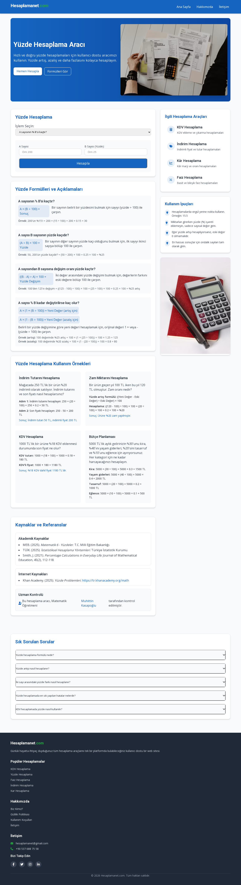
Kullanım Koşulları (21, 820)
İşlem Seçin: (24, 126)
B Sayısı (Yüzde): (94, 146)
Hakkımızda (205, 7)
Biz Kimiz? (17, 809)
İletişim (224, 7)
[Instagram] (30, 864)
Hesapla (83, 163)
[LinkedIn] (38, 864)
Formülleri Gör (57, 71)
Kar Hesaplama (20, 791)
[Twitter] (22, 864)
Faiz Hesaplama (20, 780)
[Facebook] (14, 864)
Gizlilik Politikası (20, 814)
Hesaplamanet (29, 5)
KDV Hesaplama (20, 769)
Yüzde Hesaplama (21, 774)
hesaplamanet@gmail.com (32, 843)
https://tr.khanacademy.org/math (105, 580)
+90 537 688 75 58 (27, 849)
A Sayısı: (24, 146)
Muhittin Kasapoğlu (88, 603)
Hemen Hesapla (28, 71)
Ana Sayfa (184, 7)
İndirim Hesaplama (22, 785)
